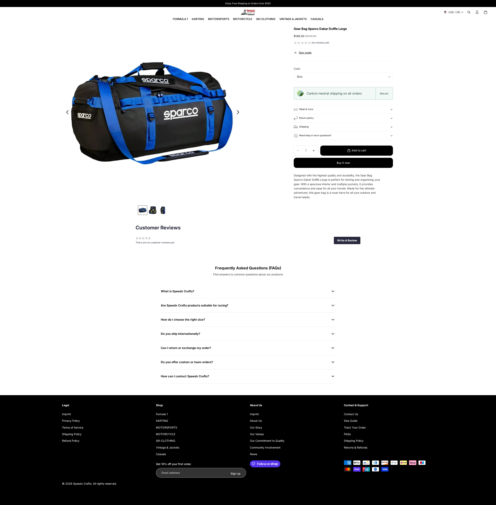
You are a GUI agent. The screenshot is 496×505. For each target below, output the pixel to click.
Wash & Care (306, 109)
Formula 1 (162, 414)
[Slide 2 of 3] (152, 210)
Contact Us (351, 414)
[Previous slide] (66, 112)
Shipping (304, 126)
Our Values (257, 434)
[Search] (469, 12)
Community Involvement (265, 447)
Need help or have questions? (315, 135)
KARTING (162, 420)
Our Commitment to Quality (267, 440)
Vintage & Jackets (167, 447)
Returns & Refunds (355, 447)
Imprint (66, 414)
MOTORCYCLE (165, 434)
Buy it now (343, 162)
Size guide (305, 52)
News (253, 454)
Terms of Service (72, 427)
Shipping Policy (72, 434)
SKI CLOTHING (165, 440)
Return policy (306, 118)
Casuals (161, 454)
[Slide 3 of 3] (162, 210)
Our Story (256, 427)
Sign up (235, 473)
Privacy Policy (71, 420)
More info (384, 93)
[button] (311, 43)
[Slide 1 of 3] (142, 210)
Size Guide (350, 420)
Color (297, 68)
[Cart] (485, 12)
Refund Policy (70, 440)
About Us (256, 420)
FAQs (347, 434)
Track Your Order (355, 427)
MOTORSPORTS (166, 427)
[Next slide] (239, 112)
